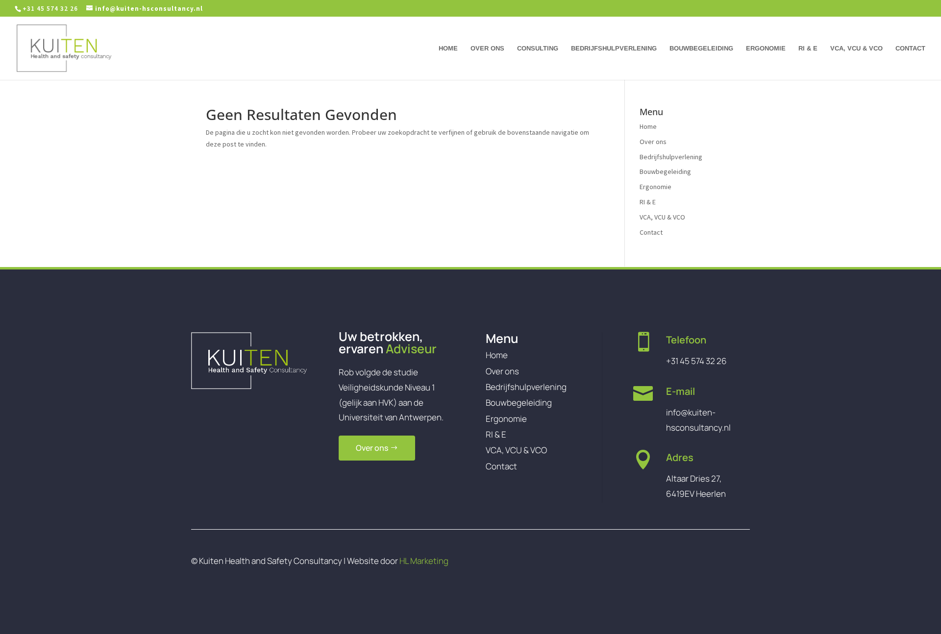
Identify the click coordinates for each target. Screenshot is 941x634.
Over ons (487, 48)
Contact (910, 48)
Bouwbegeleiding (701, 48)
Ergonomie (766, 48)
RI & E (807, 48)
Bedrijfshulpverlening (614, 48)
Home (448, 48)
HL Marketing (423, 560)
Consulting (537, 48)
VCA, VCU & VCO (856, 48)
